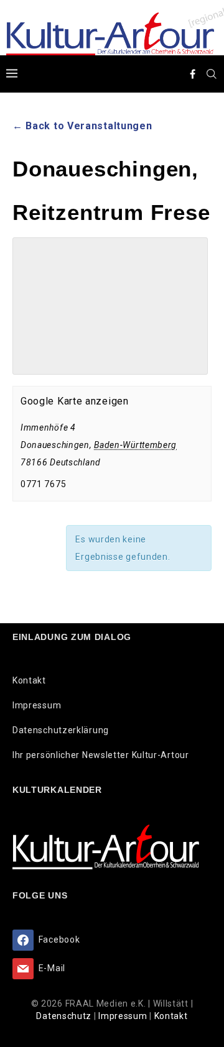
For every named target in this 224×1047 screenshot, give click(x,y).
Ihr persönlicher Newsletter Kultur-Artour (100, 755)
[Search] (211, 74)
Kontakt (29, 680)
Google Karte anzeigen (75, 401)
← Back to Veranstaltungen (82, 126)
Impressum (36, 705)
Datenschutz (64, 1016)
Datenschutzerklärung (60, 730)
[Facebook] (193, 74)
